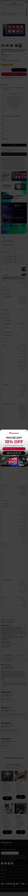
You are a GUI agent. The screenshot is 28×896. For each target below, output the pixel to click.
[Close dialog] (26, 431)
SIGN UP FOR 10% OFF (14, 453)
